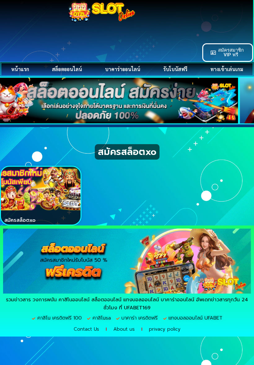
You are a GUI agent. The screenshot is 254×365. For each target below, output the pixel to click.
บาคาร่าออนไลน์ (122, 69)
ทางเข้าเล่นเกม (226, 69)
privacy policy (165, 329)
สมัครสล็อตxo (20, 220)
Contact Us (86, 329)
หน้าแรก (20, 69)
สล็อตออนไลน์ (67, 69)
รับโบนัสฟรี (175, 69)
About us (124, 329)
